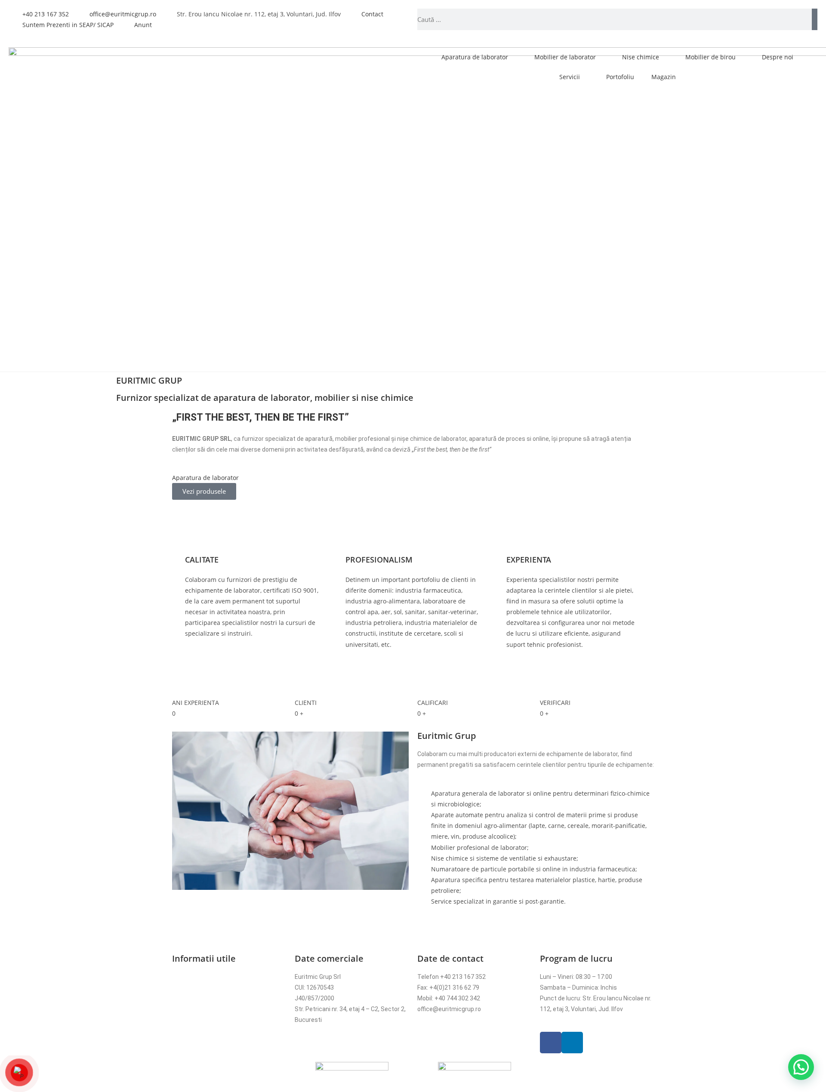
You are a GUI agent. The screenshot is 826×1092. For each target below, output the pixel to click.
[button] (180, 486)
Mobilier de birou (710, 57)
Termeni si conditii (197, 976)
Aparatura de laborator (474, 57)
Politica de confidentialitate (210, 987)
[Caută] (814, 19)
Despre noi (777, 57)
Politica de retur (194, 1009)
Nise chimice (640, 57)
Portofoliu (620, 77)
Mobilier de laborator (565, 57)
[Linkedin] (572, 1042)
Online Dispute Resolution (207, 1019)
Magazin (663, 77)
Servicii (569, 77)
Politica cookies (194, 998)
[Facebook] (550, 1042)
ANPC (180, 1030)
